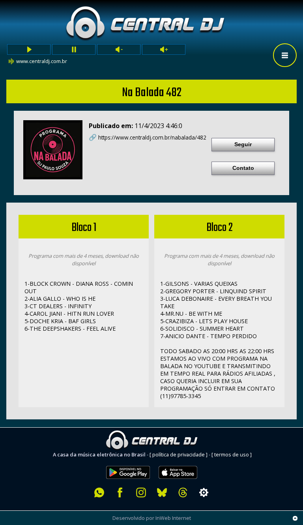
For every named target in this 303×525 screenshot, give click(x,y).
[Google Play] (128, 461)
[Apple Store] (182, 461)
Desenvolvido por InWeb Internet (151, 517)
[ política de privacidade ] (179, 454)
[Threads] (183, 492)
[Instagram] (141, 492)
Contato (243, 168)
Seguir (243, 144)
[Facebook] (120, 492)
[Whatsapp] (99, 492)
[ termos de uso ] (231, 454)
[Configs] (204, 492)
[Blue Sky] (162, 492)
